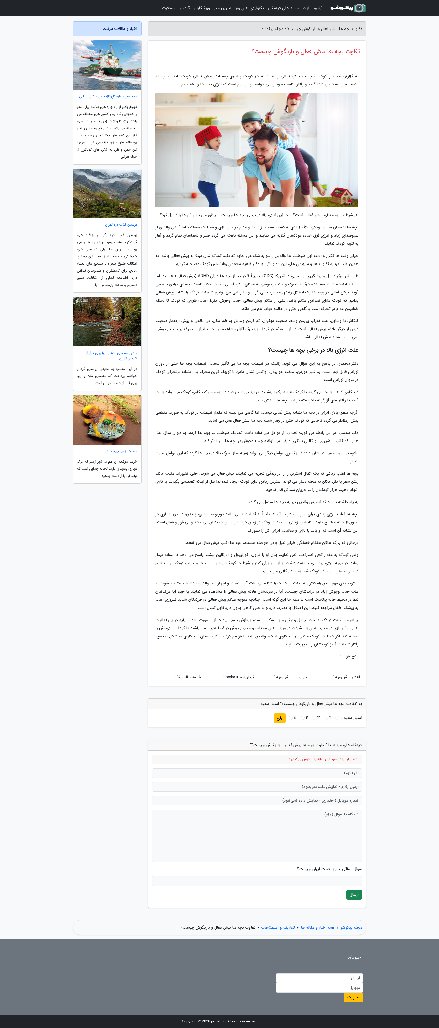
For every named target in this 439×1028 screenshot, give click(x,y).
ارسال (354, 894)
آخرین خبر (222, 8)
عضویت (353, 997)
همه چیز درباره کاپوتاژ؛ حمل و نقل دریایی (108, 96)
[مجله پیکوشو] (347, 8)
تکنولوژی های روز (250, 8)
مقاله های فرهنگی (283, 8)
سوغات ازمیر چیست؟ (122, 451)
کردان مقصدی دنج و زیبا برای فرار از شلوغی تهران (111, 355)
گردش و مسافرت (176, 8)
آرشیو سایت (313, 8)
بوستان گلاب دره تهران (121, 224)
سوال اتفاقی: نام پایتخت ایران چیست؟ (329, 869)
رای (279, 718)
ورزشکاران (202, 8)
